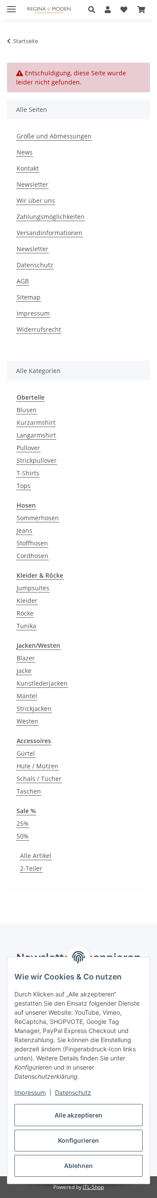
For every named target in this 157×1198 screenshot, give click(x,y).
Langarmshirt (36, 435)
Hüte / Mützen (37, 766)
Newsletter (32, 184)
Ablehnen (78, 1165)
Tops (24, 485)
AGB (23, 281)
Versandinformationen (49, 233)
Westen (27, 721)
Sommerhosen (38, 518)
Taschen (29, 791)
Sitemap (29, 297)
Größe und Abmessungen (54, 136)
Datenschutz (73, 1092)
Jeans (24, 530)
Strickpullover (37, 460)
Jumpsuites (33, 588)
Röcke (25, 613)
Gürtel (26, 753)
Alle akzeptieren (78, 1115)
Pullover (28, 448)
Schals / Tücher (39, 778)
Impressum (30, 1092)
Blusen (27, 410)
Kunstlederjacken (42, 683)
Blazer (26, 658)
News (25, 152)
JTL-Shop (93, 1187)
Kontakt (28, 168)
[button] (94, 9)
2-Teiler (31, 868)
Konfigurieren (78, 1140)
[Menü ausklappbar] (11, 5)
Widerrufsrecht (39, 329)
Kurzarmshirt (36, 422)
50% (23, 836)
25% (23, 823)
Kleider (27, 600)
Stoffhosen (32, 543)
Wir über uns (36, 200)
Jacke (24, 670)
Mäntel (27, 696)
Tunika (26, 626)
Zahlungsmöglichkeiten (51, 216)
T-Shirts (28, 473)
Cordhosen (32, 556)
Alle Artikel (35, 855)
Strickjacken (34, 708)
